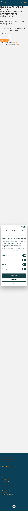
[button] (21, 3)
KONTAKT (4, 483)
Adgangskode (4, 37)
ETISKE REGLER (5, 490)
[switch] (24, 260)
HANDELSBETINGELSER (8, 494)
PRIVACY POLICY (5, 492)
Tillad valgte (14, 279)
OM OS (3, 478)
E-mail (2, 33)
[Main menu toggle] (25, 2)
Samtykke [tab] (5, 230)
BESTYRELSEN (5, 479)
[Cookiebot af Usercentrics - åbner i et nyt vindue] (20, 227)
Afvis (14, 283)
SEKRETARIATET (5, 481)
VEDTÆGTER (4, 489)
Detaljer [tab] (14, 230)
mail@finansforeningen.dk (8, 466)
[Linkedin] (14, 506)
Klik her (15, 42)
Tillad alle (14, 275)
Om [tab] (23, 230)
